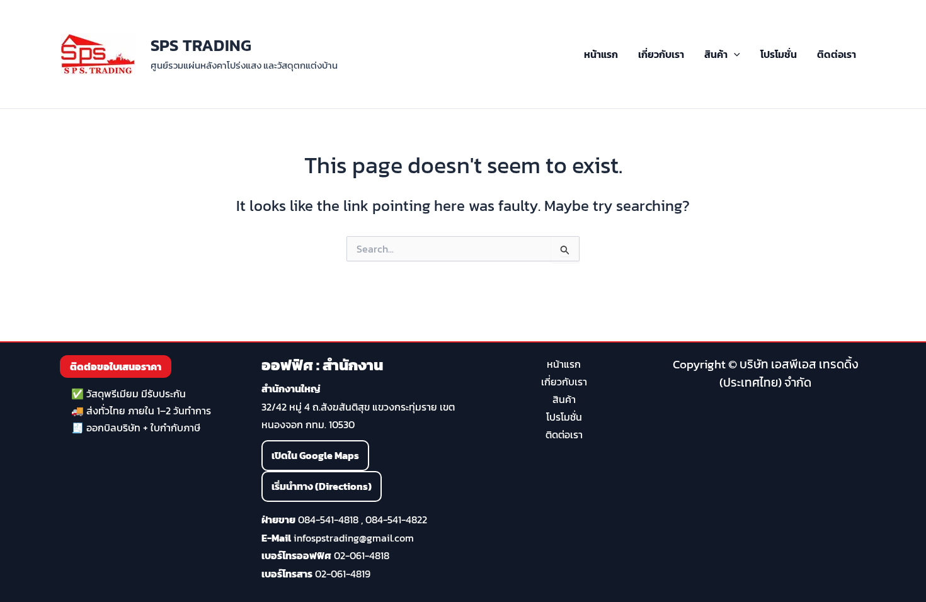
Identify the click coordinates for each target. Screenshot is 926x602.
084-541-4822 (396, 519)
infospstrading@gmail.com (354, 537)
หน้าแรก (601, 54)
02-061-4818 (361, 555)
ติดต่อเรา (836, 54)
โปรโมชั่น (778, 54)
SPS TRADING (201, 45)
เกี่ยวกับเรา (661, 54)
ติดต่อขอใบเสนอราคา (115, 366)
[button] (734, 54)
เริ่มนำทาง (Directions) (322, 486)
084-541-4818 (328, 519)
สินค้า (716, 54)
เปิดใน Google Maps (315, 455)
